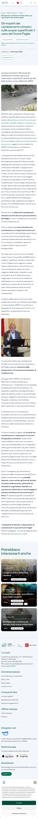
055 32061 (12, 659)
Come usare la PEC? (8, 666)
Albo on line (5, 679)
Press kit (4, 717)
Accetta (19, 803)
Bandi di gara (5, 683)
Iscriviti (5, 774)
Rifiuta (19, 808)
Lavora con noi (6, 686)
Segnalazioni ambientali (9, 700)
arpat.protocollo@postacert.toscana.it (19, 664)
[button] (35, 782)
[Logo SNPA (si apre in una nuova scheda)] (13, 3)
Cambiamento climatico (22, 39)
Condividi (6, 57)
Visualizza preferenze (19, 813)
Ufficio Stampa (6, 713)
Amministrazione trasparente (11, 676)
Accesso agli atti (7, 696)
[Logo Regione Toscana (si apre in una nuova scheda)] (20, 3)
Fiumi (17, 43)
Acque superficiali (7, 39)
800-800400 (17, 661)
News (21, 13)
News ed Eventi (12, 13)
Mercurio (23, 43)
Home (3, 13)
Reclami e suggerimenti (9, 703)
